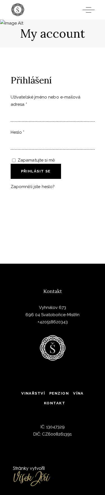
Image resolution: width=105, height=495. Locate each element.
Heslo (18, 132)
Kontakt (54, 403)
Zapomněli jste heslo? (33, 186)
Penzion (59, 393)
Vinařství (33, 393)
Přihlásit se (36, 171)
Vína (78, 393)
